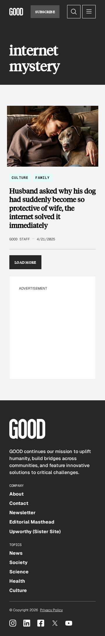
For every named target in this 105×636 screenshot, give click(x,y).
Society (18, 562)
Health (17, 581)
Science (19, 572)
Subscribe (45, 11)
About (16, 494)
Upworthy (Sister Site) (35, 531)
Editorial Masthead (31, 522)
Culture (20, 177)
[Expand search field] (73, 11)
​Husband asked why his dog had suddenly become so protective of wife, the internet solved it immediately (52, 208)
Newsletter (22, 513)
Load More (25, 262)
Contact (18, 503)
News (15, 553)
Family (42, 177)
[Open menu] (89, 11)
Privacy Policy (51, 610)
